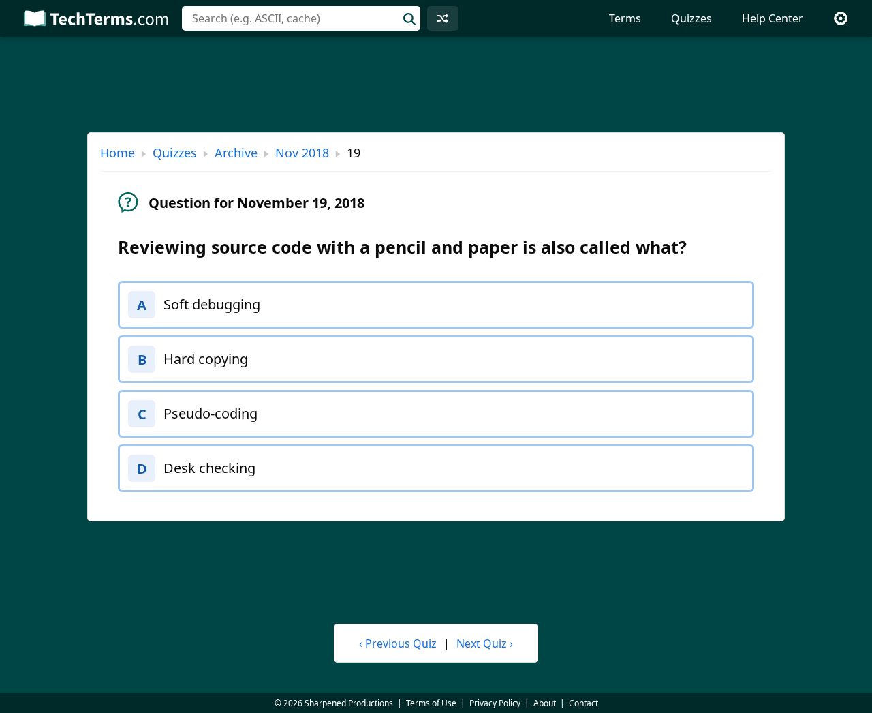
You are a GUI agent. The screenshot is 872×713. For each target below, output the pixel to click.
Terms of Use (431, 703)
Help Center (772, 18)
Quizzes (691, 18)
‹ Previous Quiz (398, 643)
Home (117, 153)
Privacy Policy (494, 703)
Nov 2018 (302, 153)
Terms (625, 18)
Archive (236, 153)
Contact (583, 703)
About (544, 703)
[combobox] (301, 18)
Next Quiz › (484, 643)
